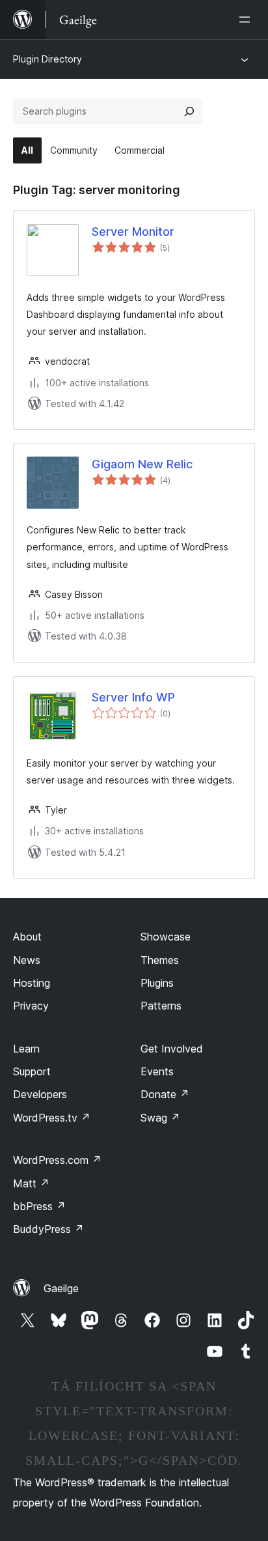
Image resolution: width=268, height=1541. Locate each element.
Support (32, 1071)
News (26, 960)
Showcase (166, 936)
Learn (26, 1048)
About (27, 936)
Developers (40, 1094)
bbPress (39, 1206)
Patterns (161, 1005)
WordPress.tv (51, 1117)
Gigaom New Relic (142, 464)
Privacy (31, 1005)
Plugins (157, 982)
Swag (160, 1117)
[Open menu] (247, 19)
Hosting (31, 982)
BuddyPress (48, 1229)
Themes (160, 960)
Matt (31, 1183)
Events (157, 1071)
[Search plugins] (189, 111)
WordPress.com (57, 1159)
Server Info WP (133, 697)
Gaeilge (61, 1288)
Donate (165, 1094)
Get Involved (172, 1048)
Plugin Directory (47, 58)
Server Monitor (133, 231)
